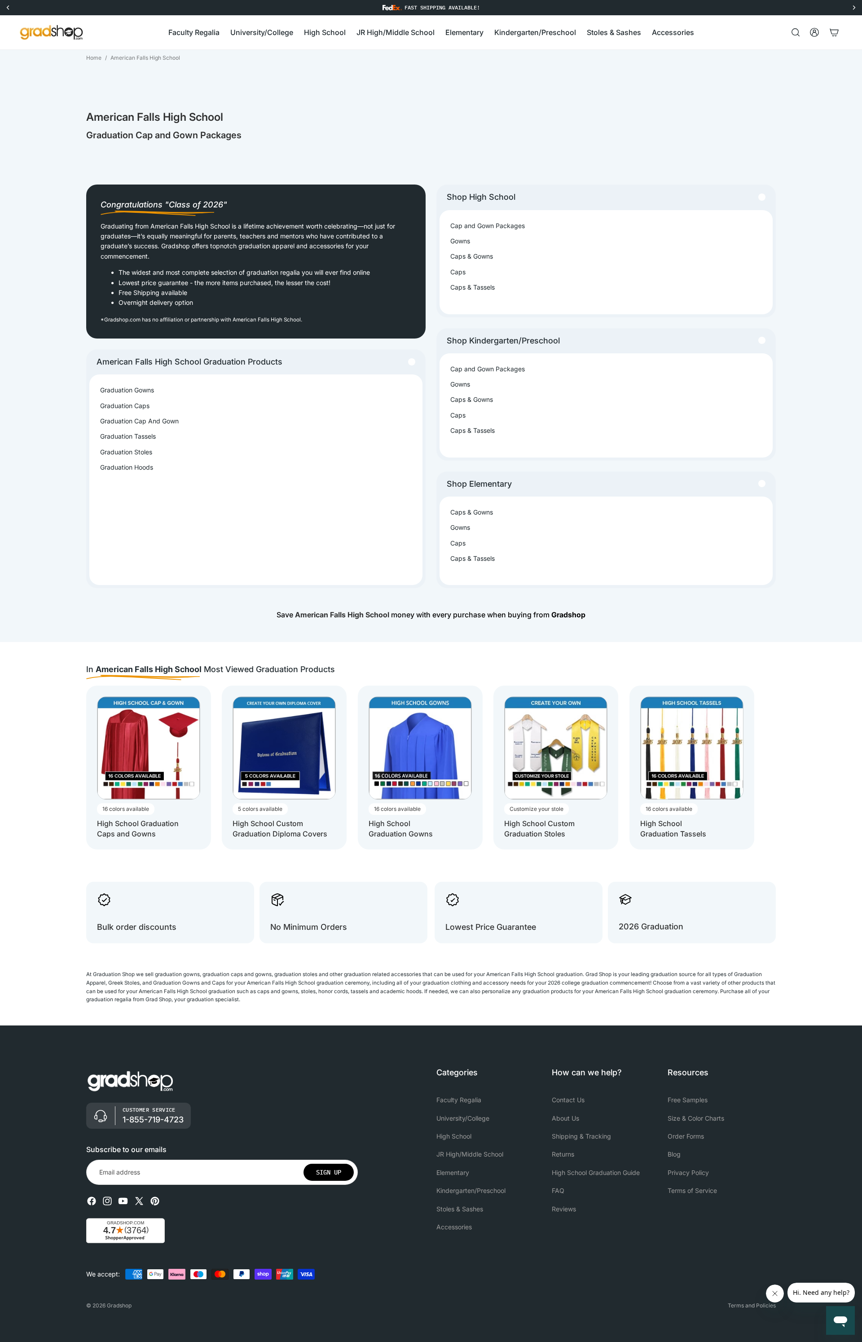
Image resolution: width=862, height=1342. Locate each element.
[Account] (814, 32)
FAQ (558, 1190)
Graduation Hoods (126, 467)
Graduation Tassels (128, 436)
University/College (462, 1118)
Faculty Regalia (458, 1100)
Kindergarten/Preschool (471, 1190)
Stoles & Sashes (459, 1209)
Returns (563, 1154)
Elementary (452, 1172)
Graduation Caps (125, 405)
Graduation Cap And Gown (139, 421)
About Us (565, 1118)
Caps (458, 272)
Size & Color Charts (696, 1118)
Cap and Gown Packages (487, 225)
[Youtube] (123, 1201)
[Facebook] (91, 1201)
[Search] (795, 32)
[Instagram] (107, 1201)
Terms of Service (692, 1190)
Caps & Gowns (471, 256)
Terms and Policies (752, 1305)
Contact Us (568, 1100)
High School (453, 1136)
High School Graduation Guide (596, 1172)
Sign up (328, 1172)
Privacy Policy (688, 1172)
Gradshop (119, 1305)
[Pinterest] (155, 1201)
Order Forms (686, 1136)
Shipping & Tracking (581, 1136)
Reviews (564, 1209)
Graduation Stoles (126, 452)
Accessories (454, 1227)
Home (93, 57)
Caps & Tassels (472, 287)
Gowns (460, 241)
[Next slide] (768, 768)
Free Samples (688, 1100)
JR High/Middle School (469, 1154)
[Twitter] (139, 1201)
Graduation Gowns (127, 390)
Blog (674, 1154)
